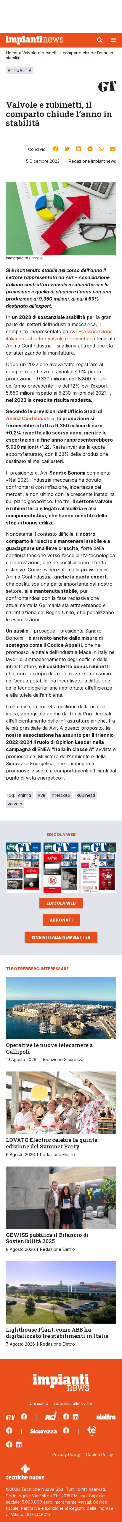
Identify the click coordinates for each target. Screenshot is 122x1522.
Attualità (20, 70)
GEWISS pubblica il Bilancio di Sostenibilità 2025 (47, 1238)
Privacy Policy (66, 1454)
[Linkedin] (75, 1416)
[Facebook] (24, 1416)
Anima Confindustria (30, 418)
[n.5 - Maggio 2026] (98, 869)
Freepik (35, 258)
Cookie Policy (99, 1454)
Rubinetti (86, 795)
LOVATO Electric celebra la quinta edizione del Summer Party (52, 1143)
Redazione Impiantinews (92, 161)
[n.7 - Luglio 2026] (23, 869)
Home (11, 52)
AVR (41, 795)
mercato (61, 795)
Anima (24, 795)
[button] (100, 40)
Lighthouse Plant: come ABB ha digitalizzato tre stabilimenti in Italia (57, 1333)
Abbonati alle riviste (73, 1403)
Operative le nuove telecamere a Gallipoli (49, 1048)
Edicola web (61, 903)
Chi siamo (39, 1403)
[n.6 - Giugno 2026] (61, 869)
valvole (15, 804)
